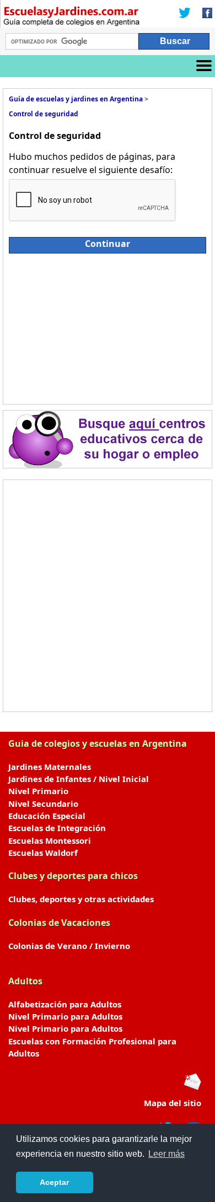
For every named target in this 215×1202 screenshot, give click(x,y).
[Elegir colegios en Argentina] (71, 18)
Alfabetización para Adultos (64, 1004)
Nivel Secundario (43, 803)
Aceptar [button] (54, 1182)
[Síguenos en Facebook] (204, 14)
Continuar (107, 244)
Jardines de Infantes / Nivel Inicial (78, 778)
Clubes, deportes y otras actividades (81, 898)
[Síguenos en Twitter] (184, 14)
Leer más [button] (166, 1153)
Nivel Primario (38, 790)
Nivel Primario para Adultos (65, 1016)
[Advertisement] (107, 326)
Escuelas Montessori (49, 840)
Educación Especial (46, 815)
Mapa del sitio (172, 1102)
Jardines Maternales (49, 766)
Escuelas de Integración (57, 827)
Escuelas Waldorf (43, 852)
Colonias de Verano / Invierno (69, 945)
